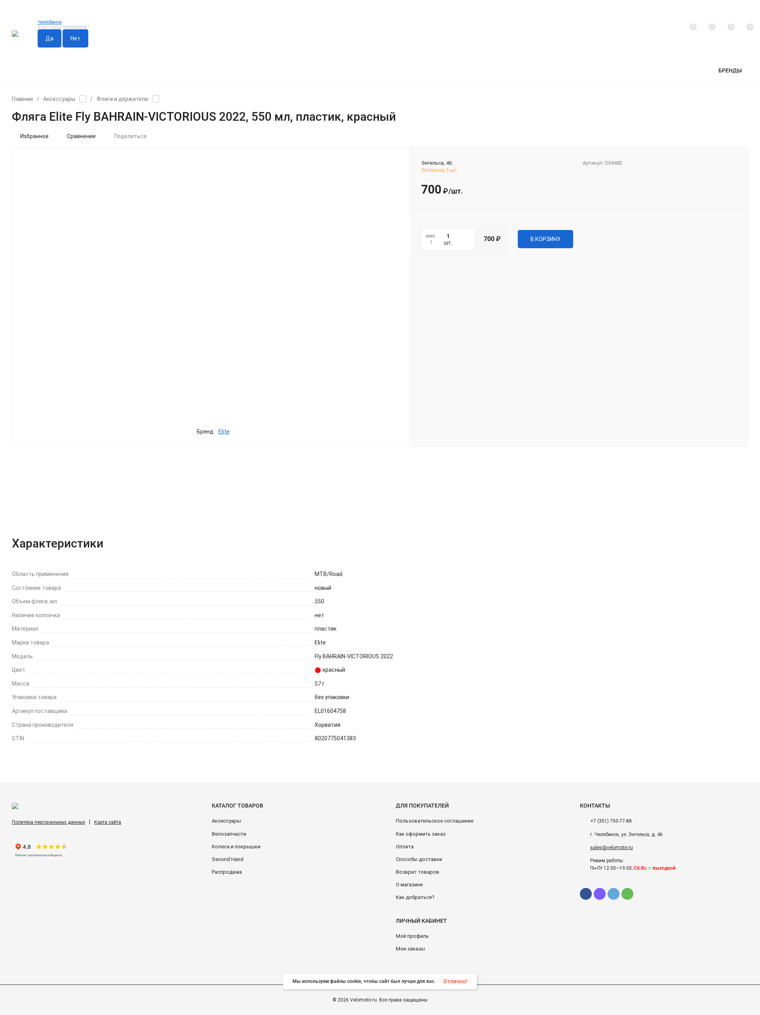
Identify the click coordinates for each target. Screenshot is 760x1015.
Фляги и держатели (122, 99)
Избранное (34, 136)
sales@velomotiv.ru (611, 847)
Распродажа (227, 872)
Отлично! (455, 981)
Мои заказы (410, 949)
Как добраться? (415, 897)
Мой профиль (412, 936)
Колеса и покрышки (236, 847)
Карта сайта (107, 822)
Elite (224, 431)
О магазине (409, 885)
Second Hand (227, 859)
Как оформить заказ (421, 834)
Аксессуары (59, 99)
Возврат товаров (417, 872)
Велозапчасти (229, 834)
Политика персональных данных (48, 822)
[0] (744, 34)
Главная (22, 99)
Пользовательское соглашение (434, 821)
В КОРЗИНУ (545, 239)
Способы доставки (419, 859)
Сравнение (81, 136)
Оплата (405, 847)
